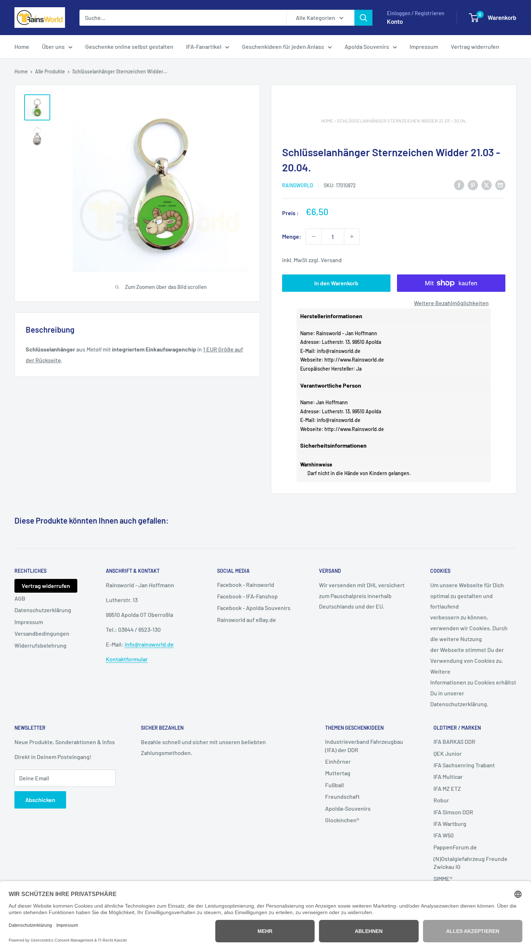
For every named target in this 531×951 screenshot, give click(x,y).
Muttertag (337, 772)
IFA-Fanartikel (203, 46)
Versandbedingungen (41, 633)
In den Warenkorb (336, 283)
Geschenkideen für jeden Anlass (283, 46)
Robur (441, 800)
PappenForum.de (455, 847)
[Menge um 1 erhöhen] (351, 236)
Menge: (291, 236)
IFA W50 (443, 835)
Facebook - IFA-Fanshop (247, 596)
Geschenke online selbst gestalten (129, 46)
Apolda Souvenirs (367, 46)
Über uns (53, 46)
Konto (395, 21)
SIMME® (442, 878)
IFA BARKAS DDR (454, 741)
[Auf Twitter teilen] (487, 185)
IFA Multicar (448, 776)
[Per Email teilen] (500, 185)
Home (21, 46)
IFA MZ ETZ (447, 788)
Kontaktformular (127, 659)
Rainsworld (297, 185)
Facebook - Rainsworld (245, 584)
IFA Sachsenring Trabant (464, 765)
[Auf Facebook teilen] (459, 185)
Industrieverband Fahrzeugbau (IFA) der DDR (364, 745)
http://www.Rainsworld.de (354, 360)
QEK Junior (447, 753)
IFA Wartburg (449, 823)
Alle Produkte (50, 71)
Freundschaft (342, 796)
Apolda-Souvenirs (348, 808)
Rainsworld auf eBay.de (246, 619)
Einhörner (338, 761)
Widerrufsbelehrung (40, 645)
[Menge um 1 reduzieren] (313, 236)
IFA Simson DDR (453, 812)
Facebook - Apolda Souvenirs (253, 607)
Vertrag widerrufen (475, 46)
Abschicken (40, 799)
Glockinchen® (342, 819)
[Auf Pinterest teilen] (473, 185)
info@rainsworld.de (339, 351)
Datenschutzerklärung (42, 609)
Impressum (424, 46)
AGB (19, 598)
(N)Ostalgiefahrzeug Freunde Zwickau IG (470, 862)
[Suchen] (363, 18)
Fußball (334, 784)
